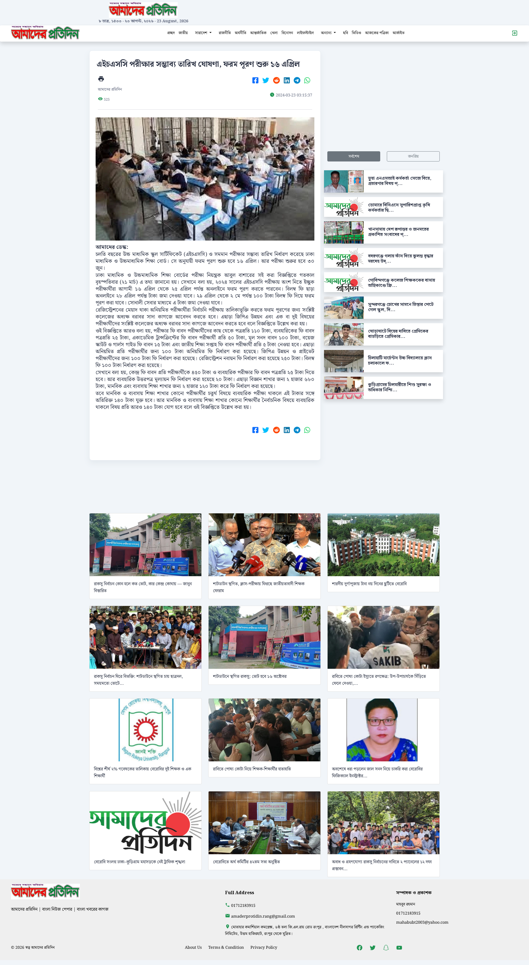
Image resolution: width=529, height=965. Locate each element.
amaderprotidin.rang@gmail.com (263, 916)
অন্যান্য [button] (327, 33)
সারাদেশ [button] (201, 33)
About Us (193, 947)
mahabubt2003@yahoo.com (422, 922)
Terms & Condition (226, 947)
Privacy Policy (263, 947)
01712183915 (243, 905)
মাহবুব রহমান (405, 904)
